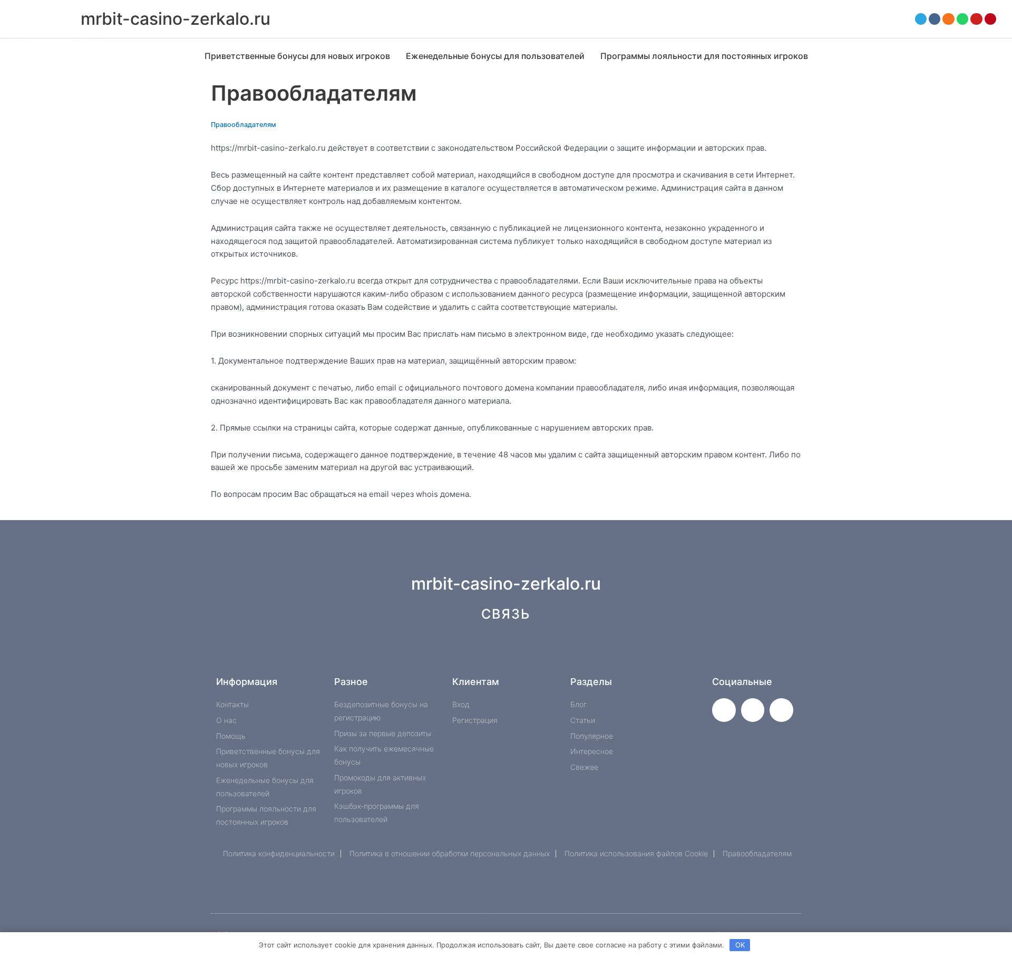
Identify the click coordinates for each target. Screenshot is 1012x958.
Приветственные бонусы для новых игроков (297, 56)
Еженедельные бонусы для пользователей (495, 56)
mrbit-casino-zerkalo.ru (175, 18)
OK (740, 945)
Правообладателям (243, 125)
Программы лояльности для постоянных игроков (704, 56)
